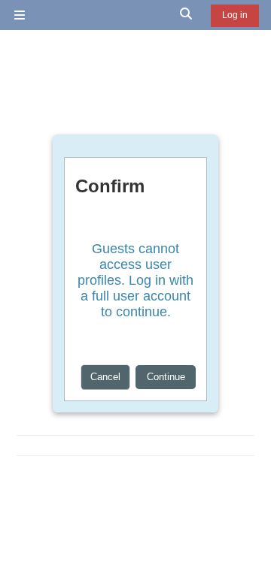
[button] (186, 15)
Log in (235, 15)
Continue (166, 376)
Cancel (105, 376)
